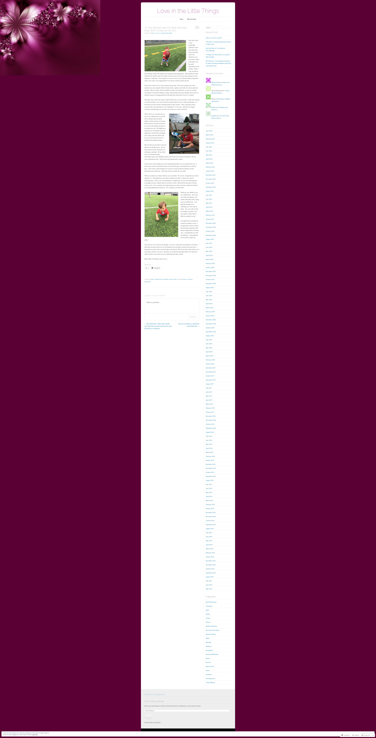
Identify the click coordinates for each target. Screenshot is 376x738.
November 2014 (211, 516)
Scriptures (209, 674)
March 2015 (209, 500)
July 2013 (209, 581)
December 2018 (211, 320)
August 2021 (210, 191)
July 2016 (209, 436)
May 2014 (209, 540)
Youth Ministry (210, 682)
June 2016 (209, 440)
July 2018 (209, 340)
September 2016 (211, 428)
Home (181, 19)
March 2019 (209, 307)
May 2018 (209, 348)
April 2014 (209, 544)
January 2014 (210, 557)
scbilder (214, 116)
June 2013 (209, 585)
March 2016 (209, 452)
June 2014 (209, 536)
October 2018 (210, 328)
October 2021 (210, 183)
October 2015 (210, 472)
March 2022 (209, 163)
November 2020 (211, 227)
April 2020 (209, 255)
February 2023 (210, 139)
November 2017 (211, 372)
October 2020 (210, 231)
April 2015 (209, 496)
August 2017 (210, 384)
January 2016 (210, 460)
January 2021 (210, 219)
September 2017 (211, 380)
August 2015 (210, 480)
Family (152, 279)
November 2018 (211, 324)
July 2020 (209, 243)
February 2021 (210, 215)
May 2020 (209, 251)
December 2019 (211, 271)
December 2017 (211, 368)
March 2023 (209, 135)
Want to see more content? (214, 38)
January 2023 (210, 143)
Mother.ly (209, 646)
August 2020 (210, 239)
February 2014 (210, 553)
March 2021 (209, 211)
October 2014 (210, 520)
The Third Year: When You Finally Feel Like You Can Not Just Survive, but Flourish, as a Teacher (158, 326)
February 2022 (210, 167)
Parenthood (158, 279)
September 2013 (211, 573)
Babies (184, 279)
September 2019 (211, 283)
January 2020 (210, 267)
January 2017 (210, 412)
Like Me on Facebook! (154, 694)
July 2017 (209, 388)
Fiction (208, 618)
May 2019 (209, 299)
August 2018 (210, 335)
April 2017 (209, 400)
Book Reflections (211, 602)
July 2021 (209, 195)
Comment (192, 316)
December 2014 (211, 512)
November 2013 (211, 565)
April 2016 (209, 448)
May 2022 (209, 155)
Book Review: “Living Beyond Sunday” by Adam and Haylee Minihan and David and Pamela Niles (218, 63)
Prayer (208, 658)
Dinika (214, 107)
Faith (207, 610)
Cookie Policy (34, 734)
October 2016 (210, 424)
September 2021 (211, 187)
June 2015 (209, 488)
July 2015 (209, 484)
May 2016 (209, 444)
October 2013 (210, 569)
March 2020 (209, 259)
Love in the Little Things (188, 10)
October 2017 (210, 376)
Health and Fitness (211, 626)
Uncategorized (210, 678)
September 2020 (211, 235)
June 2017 (209, 392)
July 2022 (209, 147)
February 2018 (210, 360)
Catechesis (209, 606)
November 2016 (211, 420)
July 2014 (209, 532)
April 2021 (209, 207)
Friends (208, 622)
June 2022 (209, 151)
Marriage (208, 642)
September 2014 (211, 524)
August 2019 (210, 287)
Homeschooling (211, 634)
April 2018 (209, 352)
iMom (207, 638)
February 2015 (210, 504)
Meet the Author (191, 19)
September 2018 (211, 331)
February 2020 (210, 263)
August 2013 (210, 577)
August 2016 (210, 432)
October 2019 (210, 279)
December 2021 (211, 175)
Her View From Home (212, 630)
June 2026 (209, 131)
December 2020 (211, 223)
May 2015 (209, 492)
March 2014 (209, 549)
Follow (149, 716)
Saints (207, 670)
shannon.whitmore (166, 33)
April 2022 (209, 159)
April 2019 (209, 303)
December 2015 (211, 464)
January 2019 (210, 315)
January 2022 (210, 171)
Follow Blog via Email (154, 701)
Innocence (147, 281)
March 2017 (209, 404)
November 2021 (211, 179)
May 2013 (209, 589)
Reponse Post (210, 666)
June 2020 (209, 247)
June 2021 (209, 199)
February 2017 (210, 408)
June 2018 (209, 344)
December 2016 (211, 416)
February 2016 (210, 456)
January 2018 (210, 364)
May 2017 (209, 396)
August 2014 (210, 528)
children (190, 279)
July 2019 (209, 291)
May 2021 (209, 203)
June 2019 (209, 295)
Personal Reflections (170, 279)
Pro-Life (208, 662)
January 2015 (210, 508)
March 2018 (209, 356)
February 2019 (210, 311)
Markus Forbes (216, 82)
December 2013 (211, 561)
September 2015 (211, 476)
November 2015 (211, 468)
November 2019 (211, 275)
